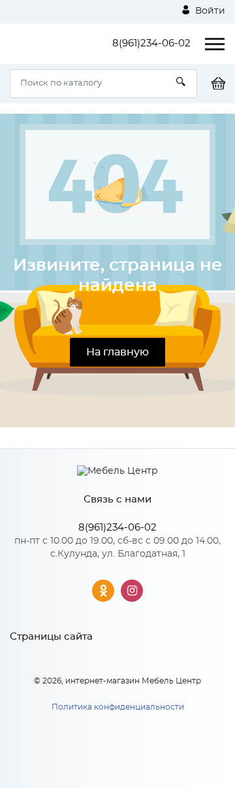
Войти (209, 11)
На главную (117, 352)
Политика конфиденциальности (118, 707)
